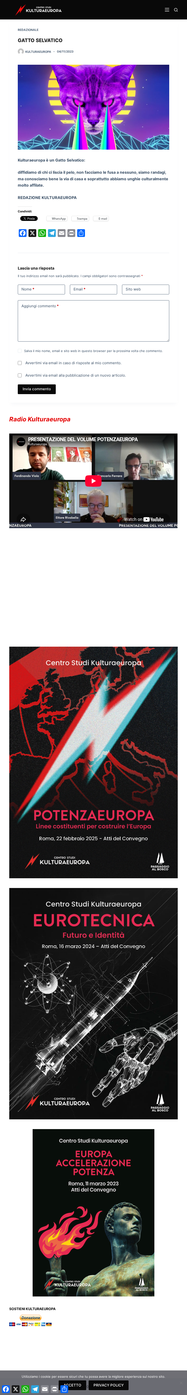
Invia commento (37, 389)
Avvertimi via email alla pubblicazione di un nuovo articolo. (75, 375)
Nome (27, 289)
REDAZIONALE (28, 30)
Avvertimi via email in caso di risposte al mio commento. (73, 363)
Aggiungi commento (40, 306)
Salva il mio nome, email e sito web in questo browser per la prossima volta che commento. (93, 351)
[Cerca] (176, 10)
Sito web (133, 289)
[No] (180, 1382)
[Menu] (167, 10)
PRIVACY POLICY (109, 1385)
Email (79, 289)
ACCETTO (72, 1385)
